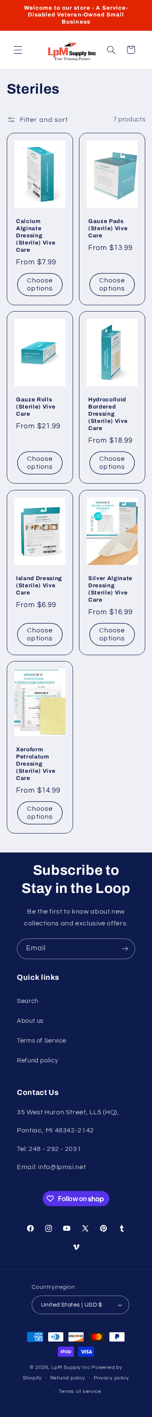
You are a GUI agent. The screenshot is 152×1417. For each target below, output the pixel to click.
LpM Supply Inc (71, 1367)
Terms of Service (41, 1041)
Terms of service (80, 1391)
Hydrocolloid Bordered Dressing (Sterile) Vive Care (108, 414)
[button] (17, 49)
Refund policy (37, 1060)
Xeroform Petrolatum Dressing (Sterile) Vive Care (35, 763)
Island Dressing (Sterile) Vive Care (39, 585)
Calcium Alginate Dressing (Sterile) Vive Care (35, 235)
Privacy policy (111, 1378)
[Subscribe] (125, 948)
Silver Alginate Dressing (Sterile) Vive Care (110, 589)
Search (27, 1001)
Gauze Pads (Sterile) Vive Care (108, 228)
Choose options (40, 284)
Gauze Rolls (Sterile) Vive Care (35, 407)
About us (30, 1021)
